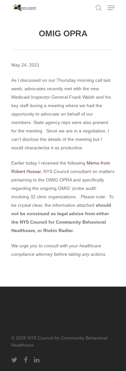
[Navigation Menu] (111, 8)
